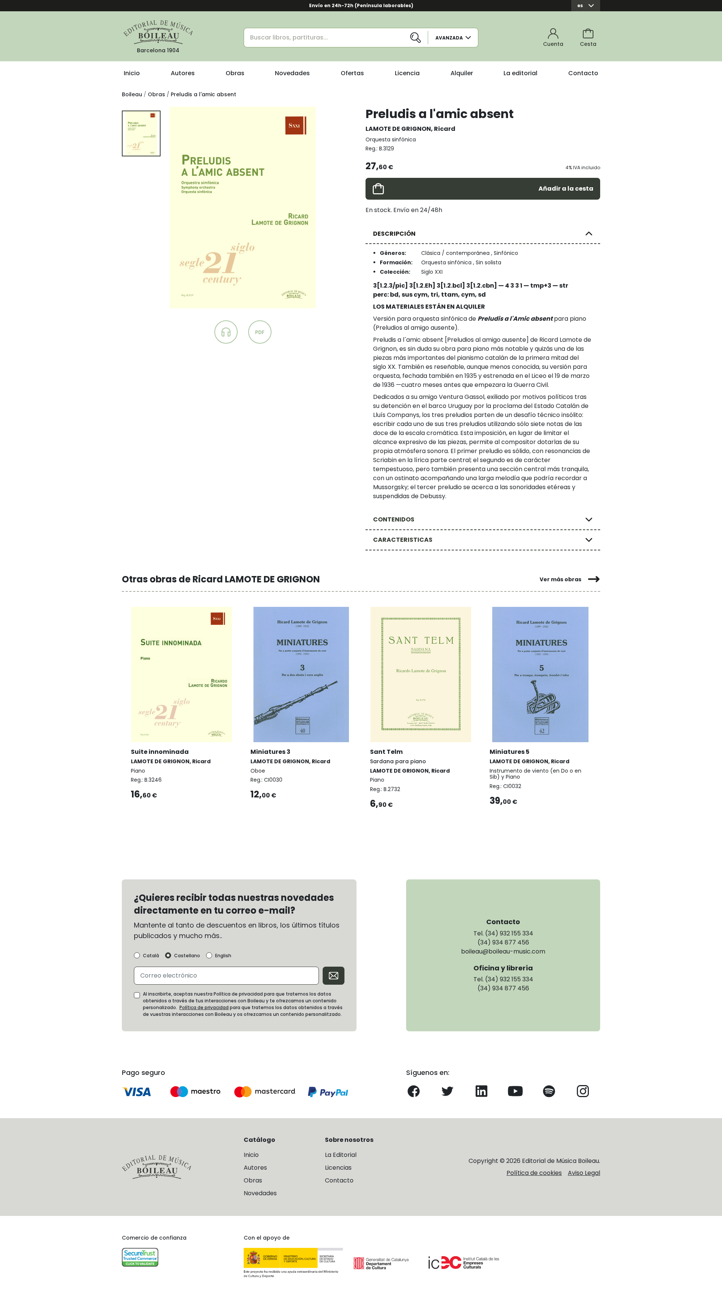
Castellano (187, 955)
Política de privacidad (204, 1007)
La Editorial (340, 1154)
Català (151, 955)
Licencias (338, 1167)
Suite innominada (160, 751)
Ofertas (352, 73)
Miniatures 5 (509, 751)
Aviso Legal (584, 1173)
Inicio (132, 73)
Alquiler (461, 73)
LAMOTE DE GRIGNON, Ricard (410, 128)
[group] (243, 207)
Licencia (407, 73)
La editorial (520, 73)
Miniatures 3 (270, 751)
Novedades (292, 73)
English (223, 955)
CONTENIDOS (393, 519)
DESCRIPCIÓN (394, 233)
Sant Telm (386, 751)
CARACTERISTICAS (402, 539)
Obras (235, 73)
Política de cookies (534, 1173)
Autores (183, 73)
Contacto (583, 73)
